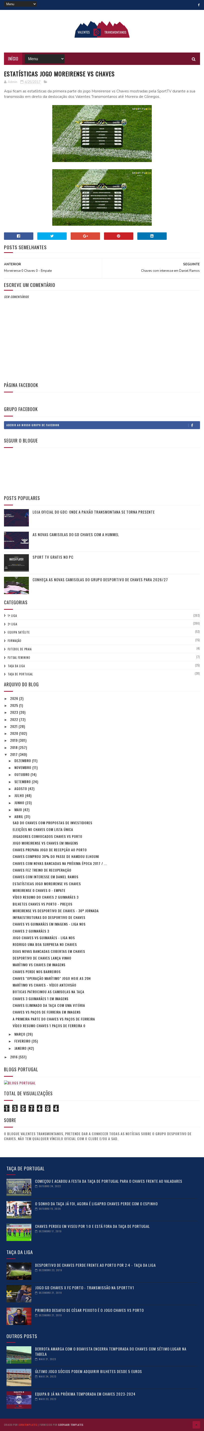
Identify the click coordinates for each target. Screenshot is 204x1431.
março (20, 1034)
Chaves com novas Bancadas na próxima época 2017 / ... (60, 863)
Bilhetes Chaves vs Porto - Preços (42, 904)
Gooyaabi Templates (70, 1425)
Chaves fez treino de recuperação (42, 870)
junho (19, 802)
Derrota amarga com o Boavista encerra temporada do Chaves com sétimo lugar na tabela (110, 1351)
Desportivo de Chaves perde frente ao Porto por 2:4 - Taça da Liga (95, 1265)
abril (19, 816)
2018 (14, 747)
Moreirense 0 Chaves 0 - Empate (39, 890)
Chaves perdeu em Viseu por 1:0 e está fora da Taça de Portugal (92, 1226)
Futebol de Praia (20, 649)
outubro (22, 774)
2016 (14, 1056)
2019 (14, 740)
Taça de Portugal (20, 674)
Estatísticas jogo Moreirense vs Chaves (47, 883)
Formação (14, 641)
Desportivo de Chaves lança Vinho (42, 958)
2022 (14, 719)
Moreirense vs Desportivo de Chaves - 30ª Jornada (56, 910)
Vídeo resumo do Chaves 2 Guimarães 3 (46, 897)
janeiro (21, 1048)
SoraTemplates (27, 1425)
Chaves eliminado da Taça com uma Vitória (49, 1005)
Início (13, 59)
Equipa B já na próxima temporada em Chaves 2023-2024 (85, 1394)
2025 (14, 705)
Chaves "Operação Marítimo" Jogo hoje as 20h (52, 978)
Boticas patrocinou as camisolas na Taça (48, 991)
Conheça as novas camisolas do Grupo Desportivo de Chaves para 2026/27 (100, 579)
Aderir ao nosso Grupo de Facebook (32, 425)
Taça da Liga (16, 666)
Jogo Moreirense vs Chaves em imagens (45, 843)
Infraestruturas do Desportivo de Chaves (49, 917)
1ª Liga (12, 616)
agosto (21, 788)
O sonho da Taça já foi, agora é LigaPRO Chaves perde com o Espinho (96, 1203)
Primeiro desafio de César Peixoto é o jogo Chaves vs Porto (89, 1310)
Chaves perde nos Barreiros (37, 971)
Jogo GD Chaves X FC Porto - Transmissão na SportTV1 (84, 1287)
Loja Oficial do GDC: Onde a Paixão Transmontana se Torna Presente (94, 512)
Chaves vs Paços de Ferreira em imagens (47, 1012)
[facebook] (199, 5)
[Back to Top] (196, 1425)
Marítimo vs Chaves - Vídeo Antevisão (44, 985)
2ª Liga (12, 624)
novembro (23, 767)
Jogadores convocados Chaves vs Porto (47, 836)
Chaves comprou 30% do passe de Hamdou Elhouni (56, 856)
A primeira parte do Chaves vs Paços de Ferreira (54, 1018)
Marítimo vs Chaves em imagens (39, 964)
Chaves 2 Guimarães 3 (31, 931)
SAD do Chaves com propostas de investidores (52, 822)
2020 (14, 733)
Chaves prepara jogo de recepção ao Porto (50, 849)
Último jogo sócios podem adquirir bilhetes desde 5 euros (88, 1371)
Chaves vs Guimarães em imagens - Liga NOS (49, 924)
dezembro (23, 760)
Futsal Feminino (19, 658)
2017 (14, 754)
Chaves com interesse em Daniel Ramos (45, 876)
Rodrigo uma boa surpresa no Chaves (45, 944)
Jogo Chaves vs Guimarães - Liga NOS (44, 937)
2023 (14, 712)
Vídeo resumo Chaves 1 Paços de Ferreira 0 (49, 1025)
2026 (14, 698)
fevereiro (23, 1041)
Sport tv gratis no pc (53, 557)
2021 (14, 726)
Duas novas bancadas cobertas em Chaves (49, 951)
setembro (23, 781)
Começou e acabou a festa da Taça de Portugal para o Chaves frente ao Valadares (108, 1181)
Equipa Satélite (19, 632)
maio (18, 809)
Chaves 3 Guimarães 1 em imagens (40, 998)
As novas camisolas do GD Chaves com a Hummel (76, 534)
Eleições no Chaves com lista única (43, 829)
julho (19, 795)
